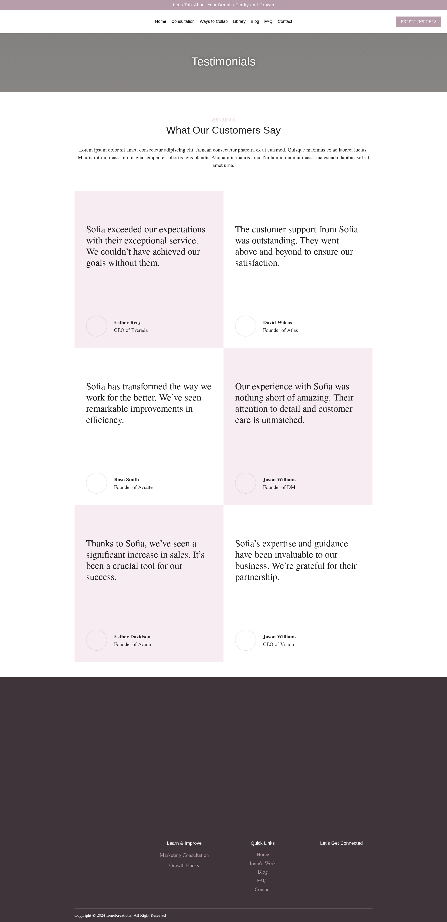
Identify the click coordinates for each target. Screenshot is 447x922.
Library (239, 22)
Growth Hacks (184, 865)
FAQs (263, 880)
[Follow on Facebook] (332, 856)
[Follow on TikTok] (341, 856)
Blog (255, 22)
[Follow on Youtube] (350, 856)
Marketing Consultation (184, 854)
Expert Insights (419, 21)
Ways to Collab (214, 22)
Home (160, 22)
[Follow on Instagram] (322, 856)
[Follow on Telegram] (360, 856)
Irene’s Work (263, 863)
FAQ (268, 22)
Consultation (183, 22)
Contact (285, 22)
